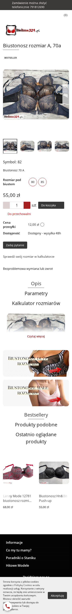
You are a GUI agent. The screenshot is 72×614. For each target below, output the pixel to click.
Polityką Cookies (23, 585)
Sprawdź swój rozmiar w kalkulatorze (28, 256)
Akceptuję (57, 595)
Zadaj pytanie (15, 245)
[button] (36, 542)
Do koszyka (49, 205)
